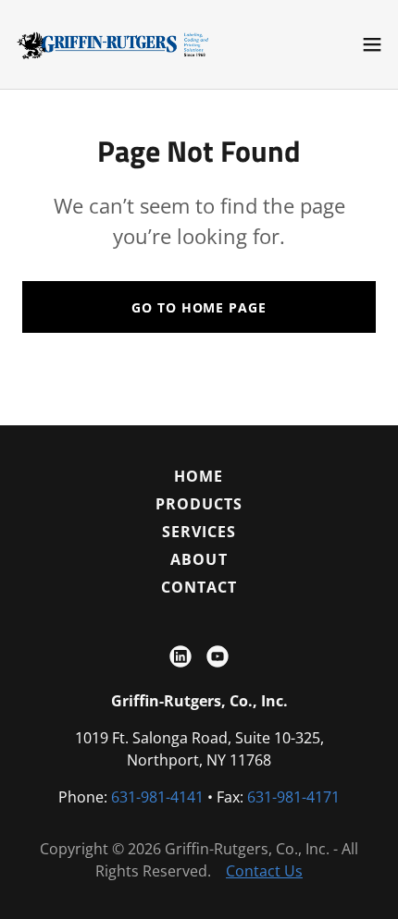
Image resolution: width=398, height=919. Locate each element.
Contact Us (264, 871)
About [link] (198, 559)
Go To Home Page (198, 307)
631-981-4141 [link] (157, 797)
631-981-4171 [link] (293, 797)
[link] (118, 44)
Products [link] (199, 504)
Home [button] (198, 476)
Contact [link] (199, 587)
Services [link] (199, 531)
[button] (372, 44)
